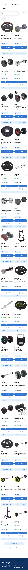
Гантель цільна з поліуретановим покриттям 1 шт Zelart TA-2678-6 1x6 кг (20, 37)
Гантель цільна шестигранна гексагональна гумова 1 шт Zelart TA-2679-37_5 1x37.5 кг (7, 419)
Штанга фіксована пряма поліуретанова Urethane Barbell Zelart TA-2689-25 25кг (20, 488)
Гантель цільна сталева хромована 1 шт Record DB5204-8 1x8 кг (19, 72)
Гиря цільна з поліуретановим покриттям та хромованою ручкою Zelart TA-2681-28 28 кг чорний (20, 350)
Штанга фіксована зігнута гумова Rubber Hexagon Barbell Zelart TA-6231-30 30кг (20, 454)
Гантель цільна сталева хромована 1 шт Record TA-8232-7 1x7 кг (6, 211)
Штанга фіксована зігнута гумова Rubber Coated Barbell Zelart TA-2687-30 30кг (20, 523)
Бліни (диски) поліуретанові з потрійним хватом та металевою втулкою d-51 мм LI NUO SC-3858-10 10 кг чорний (7, 454)
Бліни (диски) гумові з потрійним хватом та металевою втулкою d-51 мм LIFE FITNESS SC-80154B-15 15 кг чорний (7, 176)
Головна (2, 4)
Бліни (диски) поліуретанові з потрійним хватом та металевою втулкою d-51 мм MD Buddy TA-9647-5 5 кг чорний (20, 315)
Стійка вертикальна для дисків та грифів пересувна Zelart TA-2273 (7, 523)
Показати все (14, 543)
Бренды (8, 4)
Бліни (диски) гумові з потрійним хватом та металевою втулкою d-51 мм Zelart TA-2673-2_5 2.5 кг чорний (7, 141)
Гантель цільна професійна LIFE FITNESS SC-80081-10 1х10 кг (20, 107)
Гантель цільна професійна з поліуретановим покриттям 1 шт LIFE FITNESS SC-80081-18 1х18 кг (7, 72)
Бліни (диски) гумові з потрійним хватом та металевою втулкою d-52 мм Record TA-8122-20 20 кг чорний (7, 37)
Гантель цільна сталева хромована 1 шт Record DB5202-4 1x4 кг (6, 280)
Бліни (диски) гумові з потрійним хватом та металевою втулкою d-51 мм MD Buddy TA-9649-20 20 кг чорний (20, 280)
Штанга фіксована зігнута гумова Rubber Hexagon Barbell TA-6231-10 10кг (7, 384)
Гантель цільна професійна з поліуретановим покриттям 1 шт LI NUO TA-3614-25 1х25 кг (7, 350)
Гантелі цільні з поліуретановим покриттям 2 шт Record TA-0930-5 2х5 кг (7, 246)
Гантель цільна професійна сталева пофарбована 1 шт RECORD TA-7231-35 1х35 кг (20, 384)
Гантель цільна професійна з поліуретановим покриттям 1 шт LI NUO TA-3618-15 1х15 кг (20, 141)
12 (16, 547)
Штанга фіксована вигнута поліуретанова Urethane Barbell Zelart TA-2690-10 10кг (7, 488)
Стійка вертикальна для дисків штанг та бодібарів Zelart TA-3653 (20, 246)
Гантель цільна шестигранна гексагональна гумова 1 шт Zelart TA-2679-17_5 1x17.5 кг (7, 107)
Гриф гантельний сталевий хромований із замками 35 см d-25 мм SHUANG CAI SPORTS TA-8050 (7, 315)
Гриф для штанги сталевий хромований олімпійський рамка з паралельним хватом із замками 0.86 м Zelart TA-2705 (20, 176)
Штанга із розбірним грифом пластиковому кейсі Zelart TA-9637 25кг (20, 419)
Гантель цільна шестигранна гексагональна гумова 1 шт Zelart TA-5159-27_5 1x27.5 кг (20, 211)
